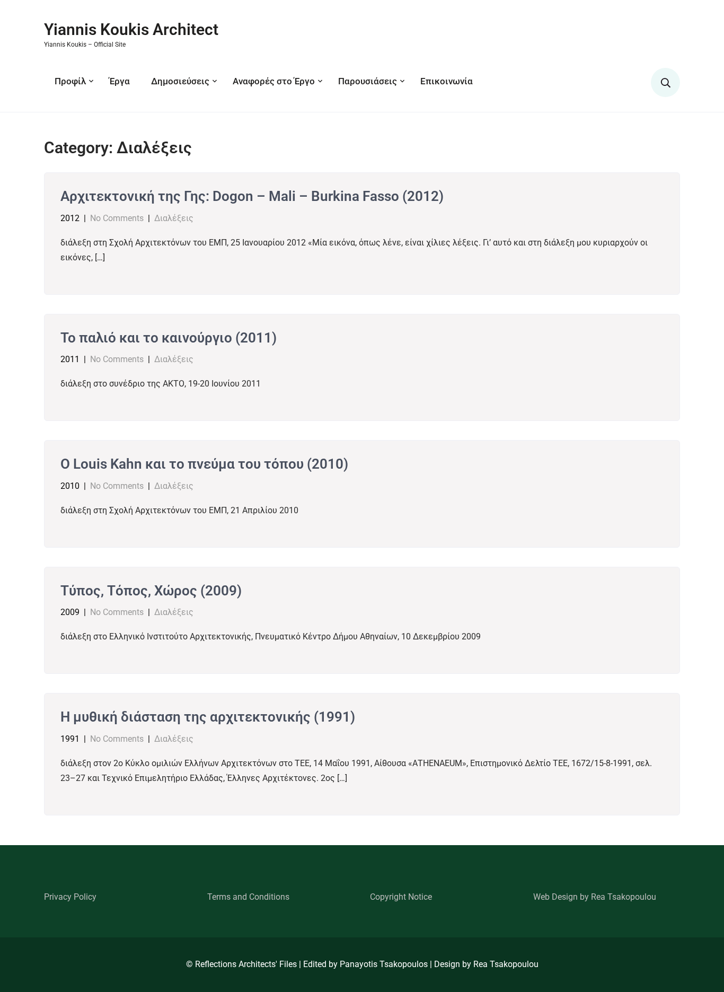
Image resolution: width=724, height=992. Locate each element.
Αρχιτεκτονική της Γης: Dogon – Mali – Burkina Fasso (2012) (252, 196)
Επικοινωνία (446, 81)
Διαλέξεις (173, 218)
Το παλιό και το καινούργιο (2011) (168, 338)
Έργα (119, 81)
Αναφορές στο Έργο (274, 81)
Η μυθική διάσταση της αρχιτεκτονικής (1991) (207, 717)
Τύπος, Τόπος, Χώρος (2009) (151, 591)
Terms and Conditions (248, 897)
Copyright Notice (401, 897)
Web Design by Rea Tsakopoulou (594, 897)
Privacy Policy (70, 897)
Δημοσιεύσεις (180, 81)
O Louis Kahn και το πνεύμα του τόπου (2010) (204, 464)
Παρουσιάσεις (367, 81)
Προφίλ (70, 81)
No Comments (117, 218)
